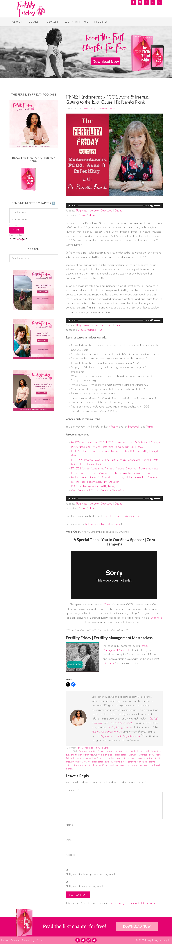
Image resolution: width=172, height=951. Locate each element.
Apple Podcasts (87, 214)
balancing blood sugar (123, 751)
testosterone (143, 765)
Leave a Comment (107, 108)
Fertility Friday (30, 9)
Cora (107, 604)
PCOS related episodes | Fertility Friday (93, 485)
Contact (39, 940)
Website (113, 426)
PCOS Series (103, 748)
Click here (156, 617)
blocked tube (155, 751)
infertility (157, 758)
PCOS (89, 765)
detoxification (120, 754)
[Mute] (151, 205)
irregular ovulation (74, 761)
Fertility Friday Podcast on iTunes (103, 523)
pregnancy (124, 765)
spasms (133, 765)
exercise (143, 754)
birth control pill (141, 751)
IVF (85, 761)
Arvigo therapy (104, 751)
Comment (72, 790)
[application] (114, 205)
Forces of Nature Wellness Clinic (87, 758)
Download (106, 210)
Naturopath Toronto (146, 761)
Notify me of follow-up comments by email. (90, 873)
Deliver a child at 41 (105, 754)
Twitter (149, 426)
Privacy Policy (28, 940)
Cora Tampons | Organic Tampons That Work (97, 490)
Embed (118, 210)
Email (69, 839)
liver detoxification (95, 761)
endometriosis (133, 754)
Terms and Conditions (11, 940)
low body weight (112, 761)
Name (70, 824)
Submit (17, 230)
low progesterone (128, 761)
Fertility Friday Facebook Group (122, 515)
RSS (100, 214)
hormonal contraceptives (122, 758)
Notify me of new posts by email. (84, 885)
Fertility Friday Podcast (87, 748)
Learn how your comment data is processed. (135, 903)
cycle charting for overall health (80, 754)
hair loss (106, 758)
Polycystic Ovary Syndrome (105, 765)
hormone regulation (144, 758)
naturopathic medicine (76, 765)
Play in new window (87, 210)
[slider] (157, 205)
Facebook (133, 426)
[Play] (69, 205)
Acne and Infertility (87, 751)
